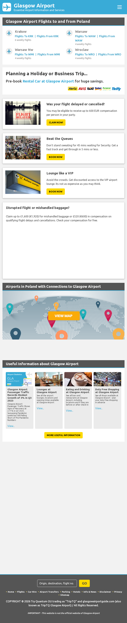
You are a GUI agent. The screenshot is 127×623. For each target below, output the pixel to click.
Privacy (118, 592)
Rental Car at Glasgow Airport (48, 81)
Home (11, 592)
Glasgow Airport (39, 7)
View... (11, 425)
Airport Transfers (49, 592)
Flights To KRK (24, 36)
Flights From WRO (109, 54)
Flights (21, 592)
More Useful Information (63, 435)
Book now (55, 157)
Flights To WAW (85, 36)
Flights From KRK (48, 36)
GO (84, 583)
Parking (66, 592)
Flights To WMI (24, 54)
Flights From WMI (49, 54)
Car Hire (32, 592)
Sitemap (64, 595)
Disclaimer (105, 592)
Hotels (76, 592)
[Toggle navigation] (120, 7)
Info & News (90, 592)
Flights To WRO (85, 54)
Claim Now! (56, 122)
